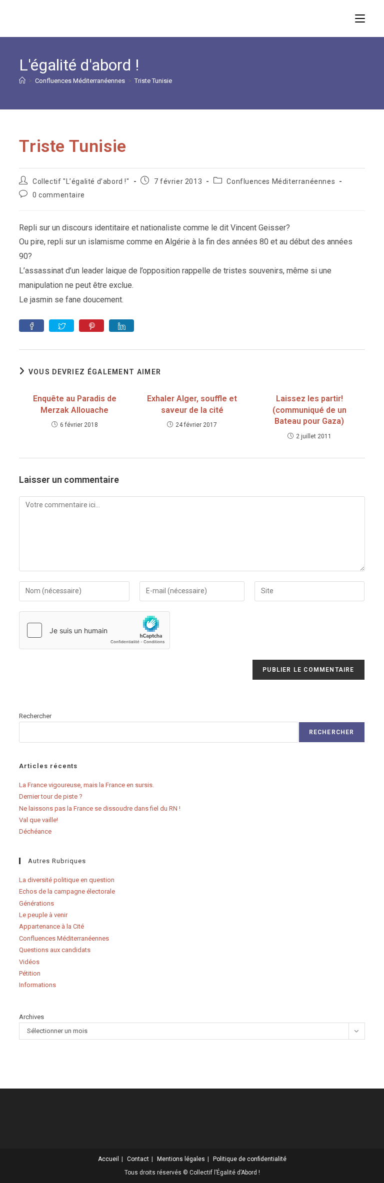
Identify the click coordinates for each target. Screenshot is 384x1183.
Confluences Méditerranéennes (280, 181)
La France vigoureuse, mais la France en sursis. (86, 785)
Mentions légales (181, 1159)
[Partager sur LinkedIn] (121, 325)
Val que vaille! (38, 820)
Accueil (108, 1159)
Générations (36, 903)
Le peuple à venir (43, 915)
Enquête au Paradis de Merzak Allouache (74, 404)
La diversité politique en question (66, 880)
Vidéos (29, 962)
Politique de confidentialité (249, 1159)
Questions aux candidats (54, 950)
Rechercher (35, 716)
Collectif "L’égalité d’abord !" (81, 181)
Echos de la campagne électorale (67, 891)
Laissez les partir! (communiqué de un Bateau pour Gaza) (309, 410)
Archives (31, 1017)
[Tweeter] (61, 325)
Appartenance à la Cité (51, 926)
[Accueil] (22, 80)
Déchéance (35, 831)
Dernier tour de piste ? (50, 796)
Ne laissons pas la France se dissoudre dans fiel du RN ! (99, 808)
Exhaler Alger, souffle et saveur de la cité (192, 404)
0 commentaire (58, 195)
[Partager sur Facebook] (31, 325)
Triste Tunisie (153, 80)
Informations (37, 985)
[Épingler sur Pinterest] (91, 325)
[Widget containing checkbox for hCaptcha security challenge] (94, 630)
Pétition (29, 973)
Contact (138, 1159)
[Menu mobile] (360, 18)
